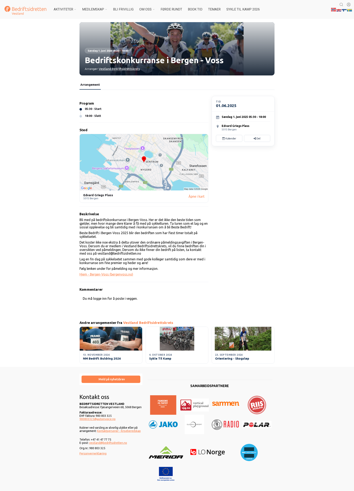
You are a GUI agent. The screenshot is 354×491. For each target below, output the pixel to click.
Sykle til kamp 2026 (243, 9)
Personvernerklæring (93, 453)
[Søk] (341, 4)
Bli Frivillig (123, 9)
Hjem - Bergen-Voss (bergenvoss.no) (106, 274)
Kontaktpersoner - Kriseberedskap (119, 431)
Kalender (230, 138)
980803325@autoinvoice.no (97, 419)
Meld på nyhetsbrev (112, 379)
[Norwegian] (333, 9)
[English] (339, 9)
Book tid (195, 9)
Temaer (214, 9)
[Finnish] (344, 9)
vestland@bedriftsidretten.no (108, 442)
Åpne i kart (196, 196)
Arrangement (90, 84)
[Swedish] (349, 9)
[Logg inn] (348, 4)
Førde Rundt (171, 9)
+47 (93, 439)
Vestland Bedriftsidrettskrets (119, 69)
